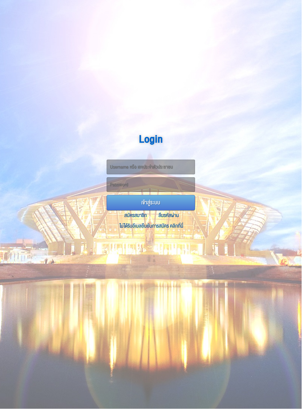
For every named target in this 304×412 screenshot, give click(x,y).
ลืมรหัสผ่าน (168, 215)
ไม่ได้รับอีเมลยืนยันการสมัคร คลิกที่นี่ (151, 226)
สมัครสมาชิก (135, 215)
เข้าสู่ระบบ (150, 202)
